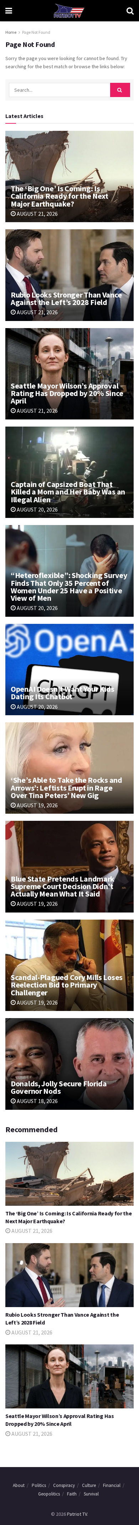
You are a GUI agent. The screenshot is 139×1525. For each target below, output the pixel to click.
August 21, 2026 (37, 213)
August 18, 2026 (37, 1100)
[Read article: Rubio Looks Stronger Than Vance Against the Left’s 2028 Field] (69, 275)
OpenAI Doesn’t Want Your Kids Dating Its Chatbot (62, 692)
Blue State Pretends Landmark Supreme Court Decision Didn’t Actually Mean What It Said (62, 886)
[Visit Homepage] (69, 11)
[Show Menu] (8, 10)
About (19, 1485)
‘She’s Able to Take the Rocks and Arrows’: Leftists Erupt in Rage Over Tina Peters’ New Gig (66, 787)
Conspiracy (64, 1485)
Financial (111, 1485)
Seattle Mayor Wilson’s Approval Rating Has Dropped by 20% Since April (67, 393)
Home (10, 32)
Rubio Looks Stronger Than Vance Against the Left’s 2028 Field (66, 298)
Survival (91, 1494)
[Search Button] (130, 11)
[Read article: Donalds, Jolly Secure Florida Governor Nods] (69, 1063)
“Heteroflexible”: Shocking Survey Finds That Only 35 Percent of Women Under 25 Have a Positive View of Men (69, 586)
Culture (89, 1485)
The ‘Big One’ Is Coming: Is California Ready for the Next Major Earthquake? (59, 195)
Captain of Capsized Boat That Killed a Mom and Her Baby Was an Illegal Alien (68, 491)
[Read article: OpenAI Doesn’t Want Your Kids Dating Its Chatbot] (69, 669)
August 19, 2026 (37, 805)
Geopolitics (49, 1494)
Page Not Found (36, 32)
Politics (39, 1485)
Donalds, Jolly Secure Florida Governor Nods (59, 1087)
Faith (72, 1494)
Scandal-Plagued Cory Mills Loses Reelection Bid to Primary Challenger (67, 984)
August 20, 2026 (37, 509)
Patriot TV (77, 1514)
